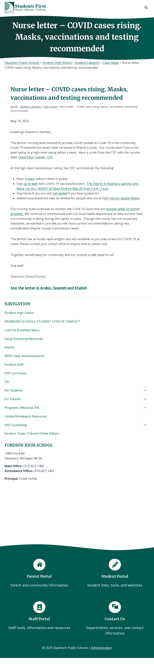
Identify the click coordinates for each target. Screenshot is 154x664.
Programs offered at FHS (22, 408)
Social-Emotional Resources (24, 339)
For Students (14, 390)
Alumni (9, 347)
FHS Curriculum (15, 373)
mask (31, 179)
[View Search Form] (146, 7)
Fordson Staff (14, 364)
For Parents (13, 399)
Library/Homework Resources (26, 416)
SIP (7, 382)
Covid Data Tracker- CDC (35, 157)
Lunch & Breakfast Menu (22, 330)
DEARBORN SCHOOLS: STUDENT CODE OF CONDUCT (42, 321)
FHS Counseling (16, 425)
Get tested (60, 193)
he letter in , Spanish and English (53, 287)
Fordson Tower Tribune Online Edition (32, 433)
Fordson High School (19, 313)
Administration (101, 648)
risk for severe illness (124, 198)
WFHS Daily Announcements (24, 356)
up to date (30, 184)
